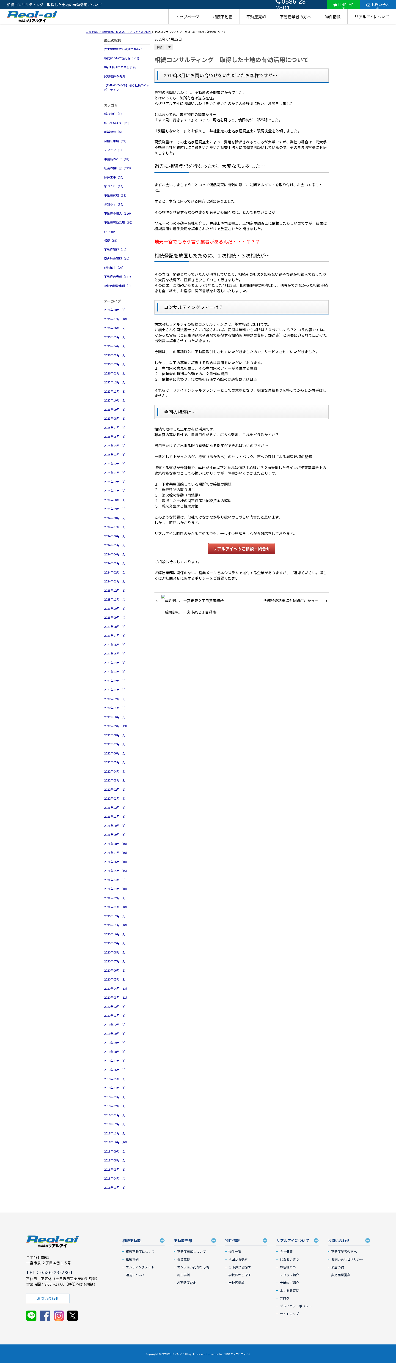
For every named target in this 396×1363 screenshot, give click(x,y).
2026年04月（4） (115, 346)
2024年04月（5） (115, 554)
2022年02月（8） (115, 789)
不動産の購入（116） (118, 213)
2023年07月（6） (115, 635)
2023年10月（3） (115, 608)
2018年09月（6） (115, 1151)
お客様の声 (288, 1267)
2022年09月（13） (116, 726)
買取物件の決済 (114, 76)
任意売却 (183, 1259)
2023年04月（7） (115, 663)
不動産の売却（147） (118, 276)
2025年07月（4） (115, 427)
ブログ (284, 1298)
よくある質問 (289, 1290)
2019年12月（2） (115, 1024)
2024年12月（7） (115, 482)
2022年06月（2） (115, 753)
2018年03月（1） (115, 1187)
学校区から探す (239, 1275)
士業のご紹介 (289, 1282)
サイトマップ (289, 1313)
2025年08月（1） (115, 418)
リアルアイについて (372, 16)
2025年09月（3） (115, 409)
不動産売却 (256, 16)
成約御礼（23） (114, 267)
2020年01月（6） (115, 1015)
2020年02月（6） (115, 1006)
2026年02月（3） (115, 364)
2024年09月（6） (115, 509)
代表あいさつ (289, 1259)
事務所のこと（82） (117, 159)
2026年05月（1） (115, 337)
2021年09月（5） (115, 834)
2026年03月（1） (115, 355)
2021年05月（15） (116, 871)
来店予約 (337, 1267)
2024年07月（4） (115, 527)
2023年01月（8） (115, 690)
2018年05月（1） (115, 1169)
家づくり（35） (114, 186)
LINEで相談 (346, 5)
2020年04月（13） (116, 988)
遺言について (135, 1275)
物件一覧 (234, 1251)
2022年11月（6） (115, 708)
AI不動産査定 (186, 1282)
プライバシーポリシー (296, 1306)
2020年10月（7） (115, 934)
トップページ (187, 16)
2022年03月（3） (115, 780)
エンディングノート (140, 1267)
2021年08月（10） (116, 843)
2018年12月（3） (115, 1124)
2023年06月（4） (115, 644)
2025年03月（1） (115, 454)
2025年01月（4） (115, 472)
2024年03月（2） (115, 563)
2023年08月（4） (115, 626)
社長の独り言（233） (118, 168)
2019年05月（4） (115, 1079)
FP (169, 47)
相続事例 (132, 1259)
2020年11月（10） (116, 925)
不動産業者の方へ (295, 16)
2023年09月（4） (115, 617)
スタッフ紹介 (289, 1275)
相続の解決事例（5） (118, 286)
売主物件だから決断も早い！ (123, 49)
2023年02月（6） (115, 681)
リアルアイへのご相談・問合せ (241, 549)
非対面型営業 (340, 1275)
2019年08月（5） (115, 1051)
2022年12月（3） (115, 699)
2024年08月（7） (115, 518)
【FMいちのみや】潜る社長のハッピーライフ (127, 87)
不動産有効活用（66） (119, 222)
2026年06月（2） (115, 328)
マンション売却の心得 (193, 1267)
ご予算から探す (239, 1267)
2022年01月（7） (115, 798)
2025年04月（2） (115, 445)
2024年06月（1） (115, 536)
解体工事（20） (114, 177)
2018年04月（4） (115, 1178)
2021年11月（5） (115, 816)
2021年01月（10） (116, 907)
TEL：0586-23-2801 (49, 1272)
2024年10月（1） (115, 500)
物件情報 (333, 16)
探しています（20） (117, 123)
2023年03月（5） (115, 671)
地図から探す (238, 1259)
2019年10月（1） (115, 1033)
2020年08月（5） (115, 952)
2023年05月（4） (115, 653)
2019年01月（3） (115, 1115)
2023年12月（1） (115, 590)
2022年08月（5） (115, 735)
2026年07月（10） (116, 319)
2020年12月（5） (115, 916)
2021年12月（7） (115, 807)
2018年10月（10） (116, 1142)
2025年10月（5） (115, 400)
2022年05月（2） (115, 762)
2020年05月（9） (115, 979)
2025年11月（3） (115, 391)
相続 (159, 47)
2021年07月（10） (116, 852)
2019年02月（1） (115, 1106)
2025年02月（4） (115, 464)
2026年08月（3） (115, 310)
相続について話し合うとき (122, 58)
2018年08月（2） (115, 1160)
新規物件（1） (114, 114)
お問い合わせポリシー (347, 1259)
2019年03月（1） (115, 1097)
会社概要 (286, 1251)
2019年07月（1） (115, 1061)
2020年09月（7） (115, 943)
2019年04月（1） (115, 1088)
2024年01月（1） (115, 581)
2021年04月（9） (115, 880)
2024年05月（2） (115, 545)
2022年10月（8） (115, 717)
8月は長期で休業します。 (121, 67)
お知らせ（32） (114, 204)
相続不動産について (140, 1251)
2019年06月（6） (115, 1070)
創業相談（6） (114, 132)
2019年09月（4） (115, 1043)
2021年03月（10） (116, 889)
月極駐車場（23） (116, 141)
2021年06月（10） (116, 862)
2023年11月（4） (115, 599)
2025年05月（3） (115, 436)
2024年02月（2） (115, 572)
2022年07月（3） (115, 744)
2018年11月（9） (115, 1133)
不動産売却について (191, 1251)
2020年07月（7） (115, 961)
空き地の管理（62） (117, 258)
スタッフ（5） (114, 150)
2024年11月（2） (115, 491)
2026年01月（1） (115, 373)
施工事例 (183, 1275)
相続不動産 (222, 16)
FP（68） (110, 231)
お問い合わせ (380, 5)
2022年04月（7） (115, 771)
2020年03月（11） (116, 997)
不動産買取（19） (116, 195)
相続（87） (111, 240)
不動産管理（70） (116, 249)
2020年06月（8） (115, 970)
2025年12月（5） (115, 382)
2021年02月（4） (115, 898)
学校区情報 (236, 1282)
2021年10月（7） (115, 825)
